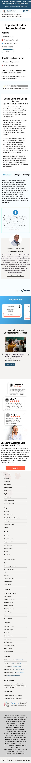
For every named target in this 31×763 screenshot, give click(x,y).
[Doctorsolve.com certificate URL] (22, 290)
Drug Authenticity (8, 542)
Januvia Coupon (8, 605)
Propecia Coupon (8, 629)
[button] (15, 87)
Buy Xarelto (7, 494)
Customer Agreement (10, 566)
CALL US (15, 468)
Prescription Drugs (9, 524)
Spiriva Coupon (8, 642)
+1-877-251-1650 (16, 663)
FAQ (5, 572)
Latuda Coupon (8, 612)
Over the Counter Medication (12, 518)
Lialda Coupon (8, 615)
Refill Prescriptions (9, 500)
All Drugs (6, 511)
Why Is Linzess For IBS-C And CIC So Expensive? (15, 356)
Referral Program (8, 548)
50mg (7, 51)
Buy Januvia (7, 484)
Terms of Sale (7, 584)
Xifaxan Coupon (8, 651)
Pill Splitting (7, 554)
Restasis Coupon (8, 636)
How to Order (7, 497)
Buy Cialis (6, 478)
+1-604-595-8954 (19, 672)
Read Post (9, 364)
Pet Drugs (6, 521)
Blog (5, 563)
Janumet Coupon (8, 602)
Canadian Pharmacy (7, 14)
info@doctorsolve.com (20, 6)
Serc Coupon (7, 639)
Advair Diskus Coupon (10, 593)
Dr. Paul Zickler (8, 545)
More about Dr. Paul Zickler (15, 276)
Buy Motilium (7, 490)
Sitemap (6, 527)
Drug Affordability (9, 538)
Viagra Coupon (8, 648)
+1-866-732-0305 (14, 158)
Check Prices (11, 315)
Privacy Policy (8, 581)
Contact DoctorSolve (9, 503)
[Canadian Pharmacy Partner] (9, 11)
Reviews (6, 551)
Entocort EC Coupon (9, 599)
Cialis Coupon (7, 596)
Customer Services (9, 569)
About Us (6, 535)
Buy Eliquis (7, 481)
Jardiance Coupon (9, 608)
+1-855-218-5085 (16, 666)
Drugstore (18, 14)
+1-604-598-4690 (19, 669)
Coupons (7, 589)
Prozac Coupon (8, 632)
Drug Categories (8, 514)
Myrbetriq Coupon (9, 626)
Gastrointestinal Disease (8, 16)
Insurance (6, 575)
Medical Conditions (9, 578)
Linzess (19, 360)
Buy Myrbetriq (8, 487)
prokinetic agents (7, 190)
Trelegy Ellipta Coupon (10, 645)
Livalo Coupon (8, 618)
